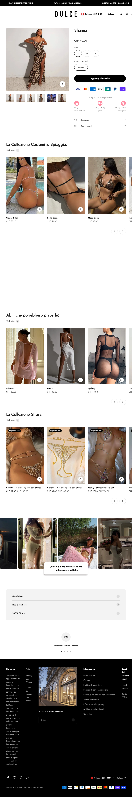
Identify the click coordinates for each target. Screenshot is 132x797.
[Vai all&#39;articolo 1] (10, 98)
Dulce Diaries (89, 675)
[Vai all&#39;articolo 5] (51, 98)
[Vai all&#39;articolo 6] (62, 98)
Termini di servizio (91, 699)
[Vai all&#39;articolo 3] (31, 98)
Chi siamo (87, 680)
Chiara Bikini (12, 217)
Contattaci (87, 713)
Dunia (50, 388)
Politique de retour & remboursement (99, 694)
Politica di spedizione (92, 685)
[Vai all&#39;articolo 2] (20, 98)
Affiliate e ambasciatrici (93, 709)
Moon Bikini (93, 217)
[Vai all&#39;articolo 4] (41, 98)
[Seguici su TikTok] (27, 778)
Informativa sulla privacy (93, 704)
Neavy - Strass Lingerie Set (101, 487)
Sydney (91, 388)
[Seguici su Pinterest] (21, 778)
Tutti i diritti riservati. (35, 787)
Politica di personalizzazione (95, 689)
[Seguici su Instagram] (14, 778)
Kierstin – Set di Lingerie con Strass (23, 487)
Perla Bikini (52, 217)
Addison (10, 388)
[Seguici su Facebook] (8, 778)
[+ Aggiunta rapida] (39, 209)
